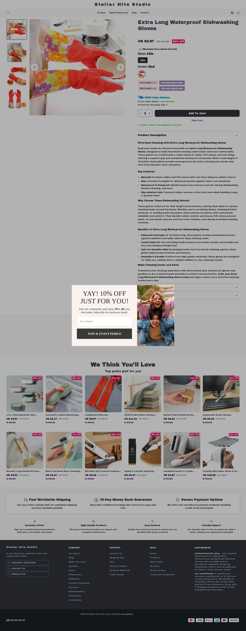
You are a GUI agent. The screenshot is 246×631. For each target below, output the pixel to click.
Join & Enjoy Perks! (104, 333)
